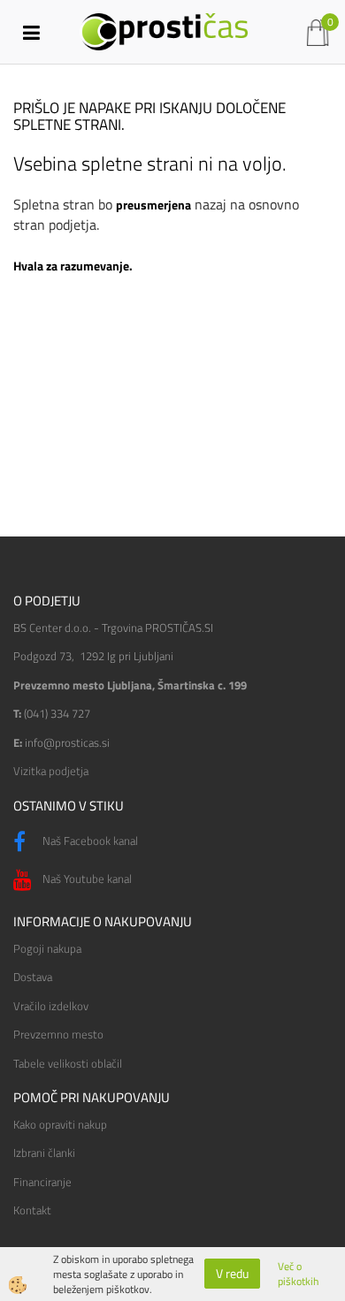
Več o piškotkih (298, 1274)
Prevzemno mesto (58, 1034)
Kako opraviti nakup (60, 1124)
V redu (232, 1273)
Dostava (32, 976)
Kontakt (32, 1210)
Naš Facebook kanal (89, 840)
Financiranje (42, 1182)
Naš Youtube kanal (86, 878)
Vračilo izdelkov (50, 1006)
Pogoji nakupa (47, 948)
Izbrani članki (44, 1152)
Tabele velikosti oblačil (67, 1063)
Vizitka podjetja (50, 771)
